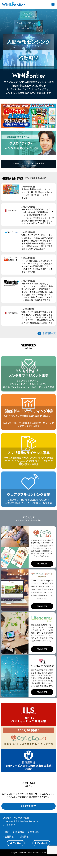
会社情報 (9, 836)
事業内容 (19, 832)
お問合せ (30, 806)
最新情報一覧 (49, 333)
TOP (7, 832)
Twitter (17, 843)
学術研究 (34, 832)
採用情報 (24, 836)
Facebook (42, 843)
